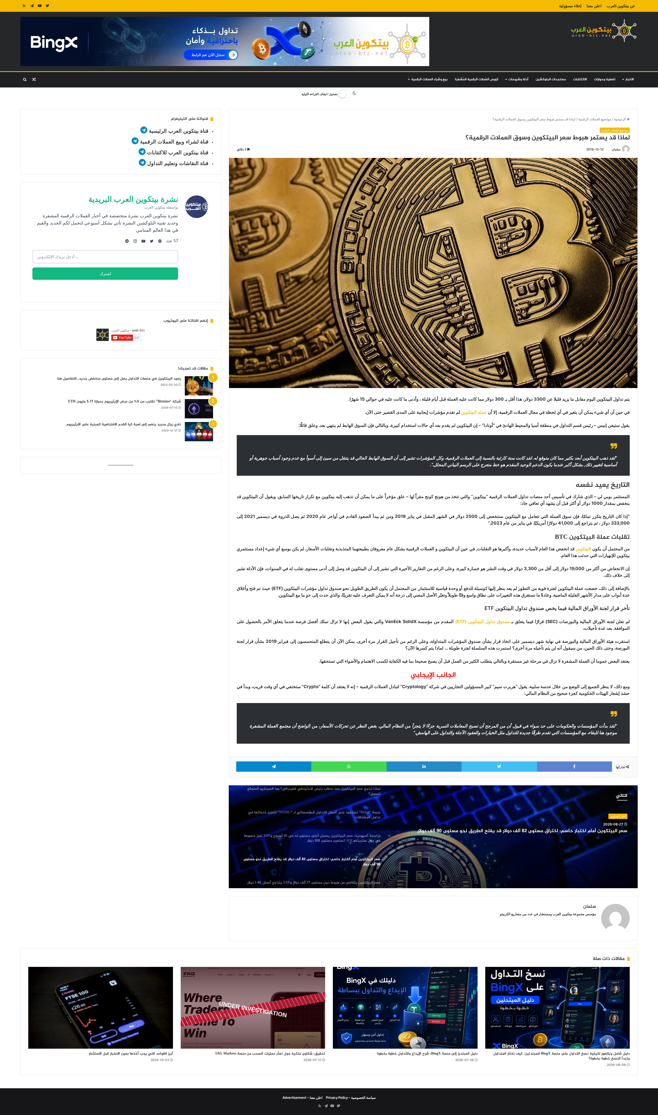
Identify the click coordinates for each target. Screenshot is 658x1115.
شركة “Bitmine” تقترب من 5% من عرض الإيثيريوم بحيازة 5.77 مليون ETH (124, 401)
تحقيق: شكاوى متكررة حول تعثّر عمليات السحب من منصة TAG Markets (270, 1054)
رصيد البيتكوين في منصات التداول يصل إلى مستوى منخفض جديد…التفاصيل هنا (119, 379)
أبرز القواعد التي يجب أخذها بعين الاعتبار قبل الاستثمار (131, 1054)
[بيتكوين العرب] (604, 30)
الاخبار (629, 79)
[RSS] (24, 6)
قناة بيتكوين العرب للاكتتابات (176, 152)
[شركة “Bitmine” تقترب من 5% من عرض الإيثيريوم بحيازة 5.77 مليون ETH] (199, 408)
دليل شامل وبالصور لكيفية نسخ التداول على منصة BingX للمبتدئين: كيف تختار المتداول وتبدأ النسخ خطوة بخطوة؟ (561, 1056)
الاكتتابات (580, 79)
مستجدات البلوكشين (551, 79)
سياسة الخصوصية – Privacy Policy (351, 1097)
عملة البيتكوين (474, 412)
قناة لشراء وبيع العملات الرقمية (174, 142)
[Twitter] (47, 6)
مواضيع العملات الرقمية (594, 119)
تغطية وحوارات (604, 79)
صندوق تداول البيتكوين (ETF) (482, 621)
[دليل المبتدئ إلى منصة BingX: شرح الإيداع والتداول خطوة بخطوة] (405, 1007)
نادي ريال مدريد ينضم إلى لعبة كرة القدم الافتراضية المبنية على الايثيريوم (123, 424)
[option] (433, 836)
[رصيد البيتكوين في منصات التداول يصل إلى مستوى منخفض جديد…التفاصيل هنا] (199, 385)
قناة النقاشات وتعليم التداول (177, 163)
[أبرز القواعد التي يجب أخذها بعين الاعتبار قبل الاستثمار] (100, 1007)
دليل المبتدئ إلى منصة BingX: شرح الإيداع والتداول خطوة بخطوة (427, 1054)
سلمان (616, 149)
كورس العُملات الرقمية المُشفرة (476, 79)
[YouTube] (39, 6)
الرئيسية (620, 119)
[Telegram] (32, 6)
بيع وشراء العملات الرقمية (429, 79)
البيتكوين (583, 548)
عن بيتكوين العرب (621, 5)
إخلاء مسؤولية (570, 5)
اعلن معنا (594, 5)
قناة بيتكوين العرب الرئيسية (178, 131)
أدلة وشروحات (518, 79)
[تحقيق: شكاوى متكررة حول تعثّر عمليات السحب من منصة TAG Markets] (253, 1007)
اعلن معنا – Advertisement (302, 1097)
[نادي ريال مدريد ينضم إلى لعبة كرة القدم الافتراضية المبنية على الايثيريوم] (199, 431)
